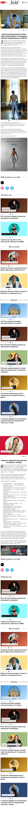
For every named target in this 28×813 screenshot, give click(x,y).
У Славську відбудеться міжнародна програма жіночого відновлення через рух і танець (13, 421)
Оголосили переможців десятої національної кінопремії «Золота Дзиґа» (13, 395)
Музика (2, 237)
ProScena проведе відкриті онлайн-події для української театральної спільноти (13, 370)
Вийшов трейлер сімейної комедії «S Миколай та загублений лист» (14, 292)
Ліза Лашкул (4, 30)
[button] (6, 2)
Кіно (2, 265)
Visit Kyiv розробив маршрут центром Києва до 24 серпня (11, 322)
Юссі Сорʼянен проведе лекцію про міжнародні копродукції (13, 217)
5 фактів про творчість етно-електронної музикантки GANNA (12, 241)
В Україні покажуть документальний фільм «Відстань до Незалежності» (14, 269)
